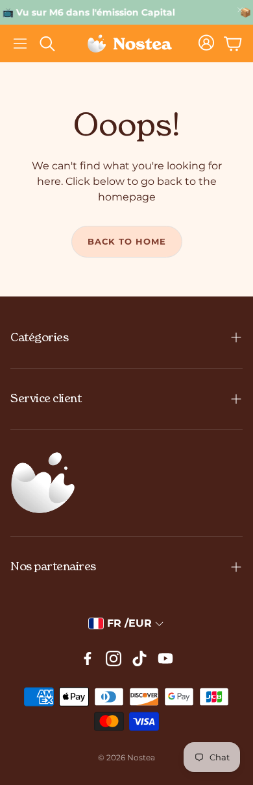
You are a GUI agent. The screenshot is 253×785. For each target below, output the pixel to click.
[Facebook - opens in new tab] (87, 658)
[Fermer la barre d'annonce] (240, 9)
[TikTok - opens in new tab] (139, 658)
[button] (20, 43)
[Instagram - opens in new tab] (113, 658)
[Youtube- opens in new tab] (165, 658)
